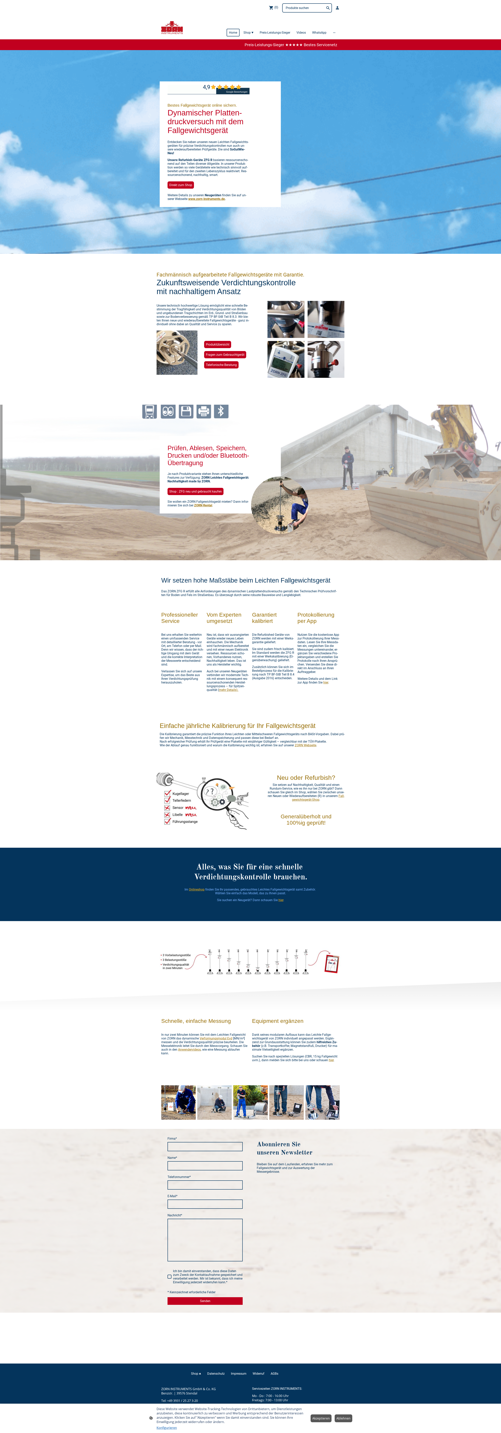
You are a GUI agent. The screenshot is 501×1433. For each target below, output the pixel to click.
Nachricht (175, 1215)
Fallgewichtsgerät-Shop (318, 798)
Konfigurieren (167, 1428)
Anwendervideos (189, 1049)
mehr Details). (228, 690)
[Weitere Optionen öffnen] (334, 32)
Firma (172, 1138)
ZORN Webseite (305, 745)
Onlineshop (197, 889)
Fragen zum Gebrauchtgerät (225, 355)
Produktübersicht (217, 344)
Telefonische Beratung (221, 365)
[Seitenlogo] (172, 27)
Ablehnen (343, 1418)
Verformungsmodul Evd (216, 1038)
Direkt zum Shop (180, 185)
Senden (205, 1301)
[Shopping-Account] (337, 7)
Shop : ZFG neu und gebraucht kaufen (195, 491)
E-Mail (173, 1196)
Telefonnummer (179, 1177)
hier (325, 682)
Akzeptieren (321, 1418)
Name (172, 1158)
